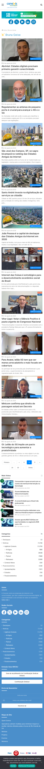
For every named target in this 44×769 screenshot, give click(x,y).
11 (34, 462)
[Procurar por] (41, 5)
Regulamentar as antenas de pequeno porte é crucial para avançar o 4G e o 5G (21, 110)
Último (30, 467)
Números (5, 741)
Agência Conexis (10, 546)
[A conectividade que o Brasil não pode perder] (7, 504)
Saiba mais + (6, 600)
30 (18, 467)
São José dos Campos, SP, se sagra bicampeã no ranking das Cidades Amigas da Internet (20, 154)
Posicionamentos (9, 566)
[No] (41, 762)
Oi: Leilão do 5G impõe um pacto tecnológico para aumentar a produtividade (18, 447)
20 (12, 467)
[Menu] (3, 5)
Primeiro (6, 462)
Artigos (9, 550)
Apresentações (9, 569)
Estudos (7, 572)
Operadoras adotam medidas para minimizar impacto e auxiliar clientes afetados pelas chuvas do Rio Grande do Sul (21, 726)
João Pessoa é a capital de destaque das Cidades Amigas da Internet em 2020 (20, 236)
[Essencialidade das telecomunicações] (7, 494)
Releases (9, 559)
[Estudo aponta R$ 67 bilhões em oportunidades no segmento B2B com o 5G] (7, 523)
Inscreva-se (22, 706)
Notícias (5, 543)
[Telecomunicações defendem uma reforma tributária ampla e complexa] (7, 513)
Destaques (6, 540)
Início (5, 30)
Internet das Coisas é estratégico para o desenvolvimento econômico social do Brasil (21, 278)
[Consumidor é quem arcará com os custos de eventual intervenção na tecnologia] (7, 484)
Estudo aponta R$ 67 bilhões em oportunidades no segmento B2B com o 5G (27, 522)
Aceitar (13, 766)
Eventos (4, 738)
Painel (8, 556)
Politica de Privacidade (26, 766)
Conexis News (9, 563)
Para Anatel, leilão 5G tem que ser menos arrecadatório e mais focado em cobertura (22, 362)
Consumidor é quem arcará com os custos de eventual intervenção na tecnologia (27, 483)
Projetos (4, 735)
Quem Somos (6, 720)
